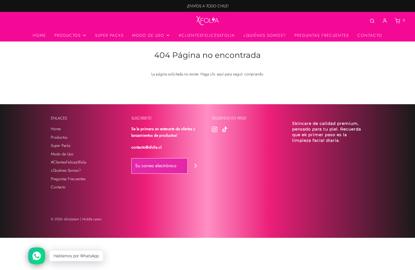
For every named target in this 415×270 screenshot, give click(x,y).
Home (39, 35)
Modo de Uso (62, 154)
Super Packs (109, 35)
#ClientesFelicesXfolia (207, 35)
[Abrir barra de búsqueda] (372, 20)
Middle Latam (92, 219)
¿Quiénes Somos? (264, 35)
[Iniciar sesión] (384, 20)
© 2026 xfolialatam (65, 219)
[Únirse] (195, 166)
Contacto (369, 35)
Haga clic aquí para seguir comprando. (232, 74)
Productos (59, 137)
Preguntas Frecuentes (321, 35)
